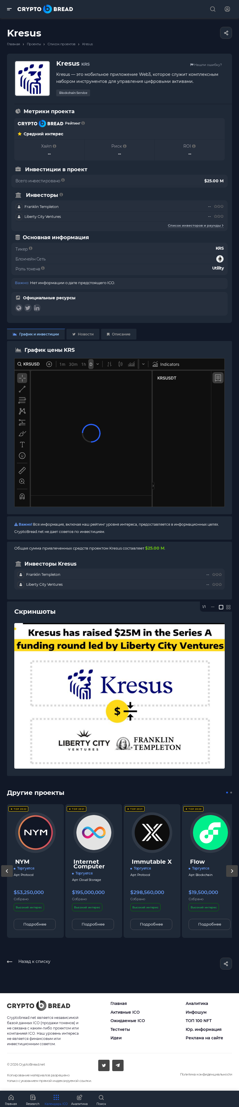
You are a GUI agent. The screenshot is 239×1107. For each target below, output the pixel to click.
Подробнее (34, 924)
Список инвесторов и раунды (195, 225)
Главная (118, 1003)
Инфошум (196, 1012)
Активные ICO (125, 1012)
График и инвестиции (38, 334)
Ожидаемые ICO (127, 1020)
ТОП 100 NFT (199, 1020)
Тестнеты (120, 1029)
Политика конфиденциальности (206, 1074)
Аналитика (197, 1003)
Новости (85, 334)
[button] (227, 792)
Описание (121, 334)
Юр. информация (204, 1029)
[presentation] (7, 877)
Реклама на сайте (204, 1038)
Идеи (116, 1038)
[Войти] (227, 9)
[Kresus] (119, 695)
